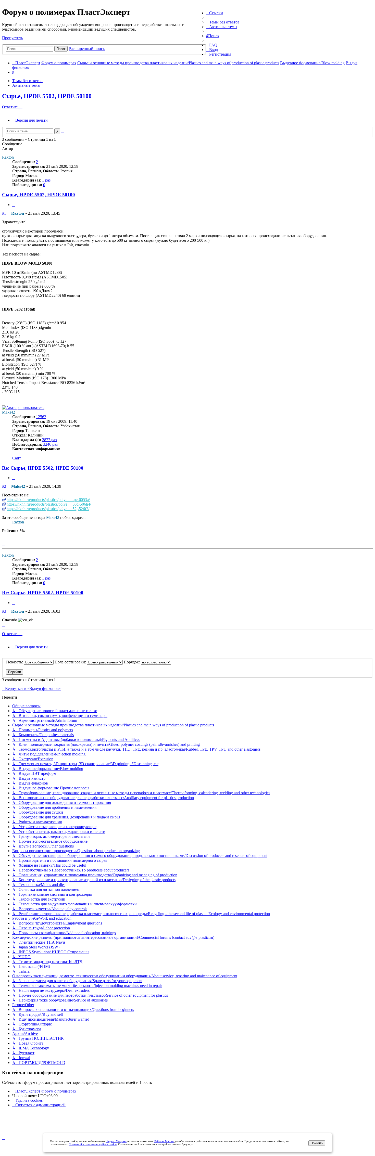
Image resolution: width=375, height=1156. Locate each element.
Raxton (8, 157)
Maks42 (8, 412)
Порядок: (132, 662)
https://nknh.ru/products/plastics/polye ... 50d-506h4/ (49, 504)
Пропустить (12, 38)
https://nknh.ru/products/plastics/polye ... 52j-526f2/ (48, 509)
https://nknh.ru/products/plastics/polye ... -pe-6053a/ (48, 499)
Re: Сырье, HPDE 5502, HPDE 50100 (42, 468)
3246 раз (50, 444)
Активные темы (26, 85)
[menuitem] (223, 22)
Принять (316, 1143)
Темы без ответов (27, 81)
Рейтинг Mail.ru (164, 1141)
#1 (4, 213)
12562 (41, 417)
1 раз (46, 180)
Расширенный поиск (87, 48)
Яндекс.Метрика (116, 1141)
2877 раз (49, 440)
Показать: (15, 662)
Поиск (61, 49)
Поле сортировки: (71, 662)
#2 (4, 486)
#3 (4, 611)
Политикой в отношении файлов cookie (93, 1144)
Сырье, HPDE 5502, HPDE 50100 (47, 96)
